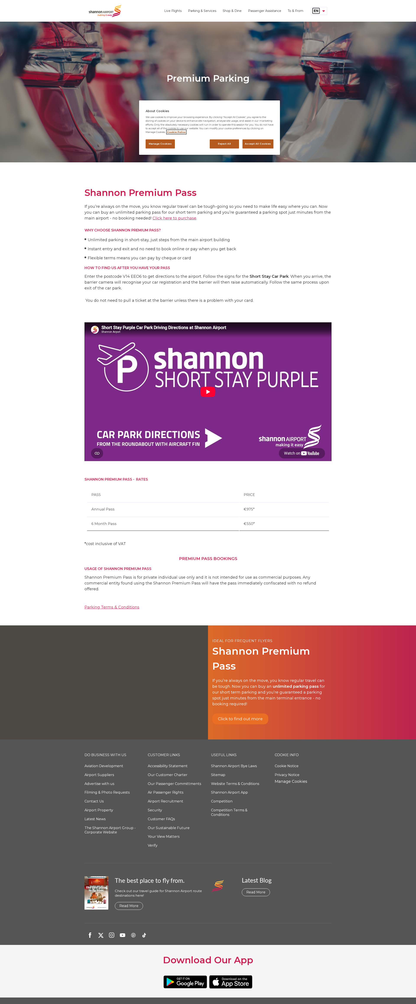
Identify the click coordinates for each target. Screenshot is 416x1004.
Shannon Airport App (229, 792)
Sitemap (218, 775)
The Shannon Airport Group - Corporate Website (110, 830)
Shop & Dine (232, 11)
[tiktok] (144, 935)
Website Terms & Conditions (235, 784)
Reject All (224, 143)
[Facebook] (90, 935)
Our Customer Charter (167, 775)
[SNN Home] (125, 10)
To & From (295, 11)
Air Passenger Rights (165, 792)
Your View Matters (163, 837)
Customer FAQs (161, 819)
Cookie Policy (176, 132)
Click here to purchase (174, 218)
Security (155, 810)
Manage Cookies (291, 781)
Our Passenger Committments (174, 784)
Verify (153, 845)
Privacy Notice (287, 775)
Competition (221, 801)
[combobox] (319, 10)
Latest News (95, 819)
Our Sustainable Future (169, 828)
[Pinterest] (133, 935)
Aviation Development (103, 766)
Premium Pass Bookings (208, 558)
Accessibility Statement (168, 766)
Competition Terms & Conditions (229, 812)
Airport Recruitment (165, 801)
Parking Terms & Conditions (111, 607)
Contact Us (94, 801)
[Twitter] (101, 935)
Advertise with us (99, 784)
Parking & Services (202, 11)
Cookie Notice (287, 766)
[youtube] (122, 935)
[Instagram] (111, 935)
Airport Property (98, 810)
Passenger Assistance (264, 11)
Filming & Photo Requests (107, 792)
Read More (128, 906)
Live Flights (173, 11)
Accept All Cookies (258, 143)
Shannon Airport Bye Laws (234, 766)
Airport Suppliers (99, 775)
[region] (209, 127)
